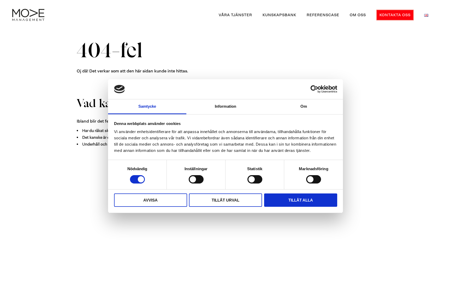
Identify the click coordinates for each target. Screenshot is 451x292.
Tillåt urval (225, 200)
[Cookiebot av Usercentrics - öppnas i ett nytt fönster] (314, 89)
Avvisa (150, 200)
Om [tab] (303, 106)
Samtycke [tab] (147, 106)
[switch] (196, 179)
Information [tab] (225, 106)
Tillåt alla (300, 200)
